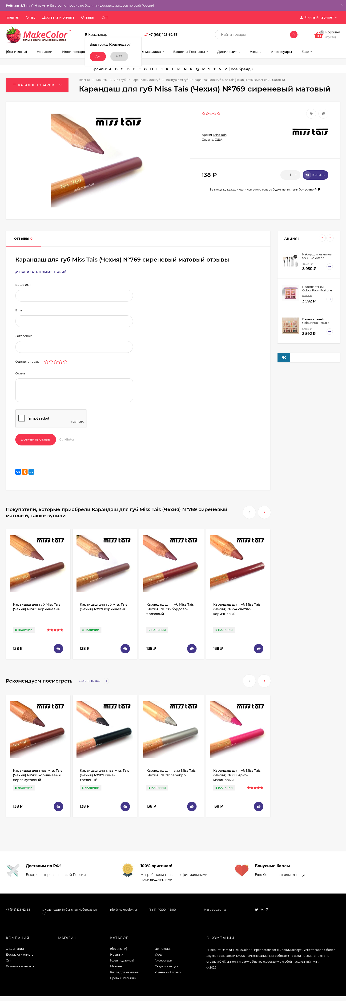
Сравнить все (90, 681)
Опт (104, 17)
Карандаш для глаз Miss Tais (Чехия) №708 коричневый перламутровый (37, 775)
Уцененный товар (168, 972)
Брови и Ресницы (123, 978)
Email (19, 310)
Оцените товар (27, 361)
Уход (158, 954)
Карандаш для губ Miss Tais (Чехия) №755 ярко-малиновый (237, 775)
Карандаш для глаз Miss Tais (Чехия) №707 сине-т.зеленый (104, 775)
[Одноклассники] (25, 472)
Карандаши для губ (146, 80)
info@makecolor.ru (123, 909)
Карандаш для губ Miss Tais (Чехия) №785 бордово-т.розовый (170, 609)
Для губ (120, 80)
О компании (15, 948)
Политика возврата (20, 966)
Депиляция (163, 948)
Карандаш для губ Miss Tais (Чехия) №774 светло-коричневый (237, 609)
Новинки (116, 954)
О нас (31, 17)
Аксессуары (163, 960)
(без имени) (118, 948)
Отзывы (88, 17)
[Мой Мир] (31, 472)
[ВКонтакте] (18, 472)
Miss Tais (219, 135)
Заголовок (23, 336)
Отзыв (20, 373)
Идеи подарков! (122, 960)
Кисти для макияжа (124, 972)
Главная (12, 17)
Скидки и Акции (166, 966)
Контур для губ (177, 80)
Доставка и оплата (58, 17)
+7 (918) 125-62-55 (163, 34)
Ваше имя (23, 284)
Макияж (102, 80)
